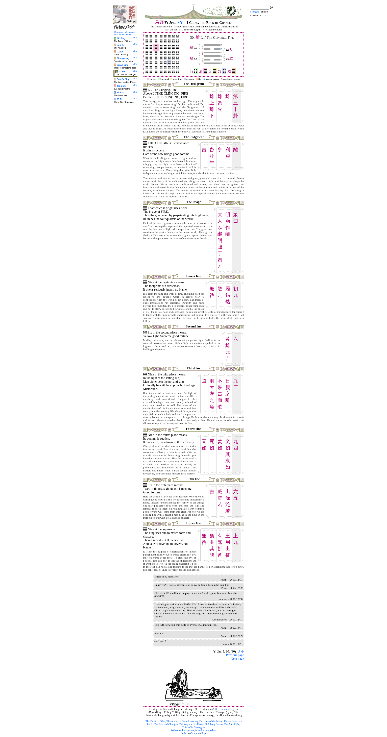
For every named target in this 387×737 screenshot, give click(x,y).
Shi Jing (121, 38)
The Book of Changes (166, 724)
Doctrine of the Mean (211, 721)
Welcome (176, 730)
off (215, 709)
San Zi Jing (123, 65)
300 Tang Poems (214, 724)
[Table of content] (181, 23)
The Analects (173, 721)
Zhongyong (123, 58)
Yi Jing (122, 71)
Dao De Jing (123, 79)
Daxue (120, 51)
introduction (202, 730)
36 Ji (119, 99)
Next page (237, 658)
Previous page (235, 655)
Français (224, 709)
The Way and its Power (191, 724)
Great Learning (190, 721)
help (184, 730)
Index (184, 733)
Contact (194, 733)
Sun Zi (120, 92)
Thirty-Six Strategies (193, 727)
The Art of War (231, 724)
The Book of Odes (155, 721)
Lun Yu (120, 45)
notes (191, 730)
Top (204, 733)
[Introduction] (178, 23)
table (213, 730)
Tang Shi (121, 86)
